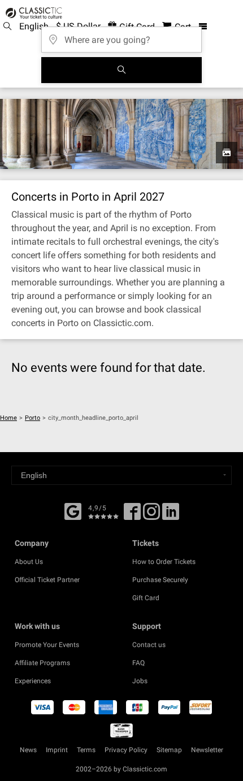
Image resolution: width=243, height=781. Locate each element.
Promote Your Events (47, 645)
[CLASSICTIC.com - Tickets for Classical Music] (32, 13)
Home (8, 418)
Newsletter (207, 750)
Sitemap (169, 750)
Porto (32, 418)
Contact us (149, 645)
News (28, 750)
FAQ (138, 663)
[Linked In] (170, 515)
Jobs (139, 681)
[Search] (121, 70)
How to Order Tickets (164, 562)
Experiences (33, 681)
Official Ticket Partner (47, 580)
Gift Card (145, 598)
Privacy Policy (126, 750)
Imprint (57, 750)
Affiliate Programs (42, 663)
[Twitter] (151, 515)
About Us (29, 562)
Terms (86, 750)
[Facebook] (72, 510)
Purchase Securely (160, 580)
